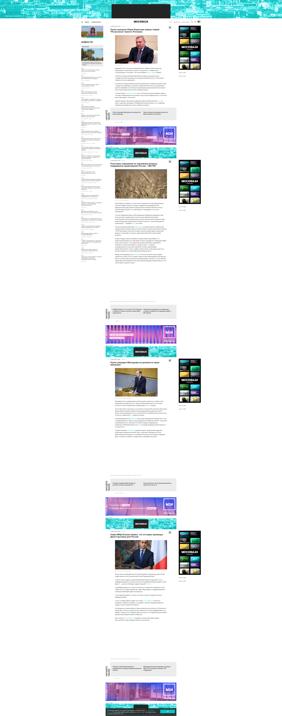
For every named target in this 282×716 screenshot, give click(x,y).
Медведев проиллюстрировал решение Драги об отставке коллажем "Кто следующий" (156, 668)
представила (138, 227)
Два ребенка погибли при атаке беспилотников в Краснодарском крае (91, 212)
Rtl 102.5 (148, 584)
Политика (123, 26)
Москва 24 (141, 22)
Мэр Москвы (85, 46)
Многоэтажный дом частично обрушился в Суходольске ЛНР (89, 92)
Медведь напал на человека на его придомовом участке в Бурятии (90, 196)
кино (87, 191)
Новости (87, 42)
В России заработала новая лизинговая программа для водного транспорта (91, 165)
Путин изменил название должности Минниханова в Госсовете (155, 113)
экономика (83, 73)
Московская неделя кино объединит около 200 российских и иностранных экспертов (91, 188)
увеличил (134, 419)
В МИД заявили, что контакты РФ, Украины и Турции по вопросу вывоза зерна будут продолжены (127, 311)
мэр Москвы (84, 152)
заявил (136, 255)
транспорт (89, 168)
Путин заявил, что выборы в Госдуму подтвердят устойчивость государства (91, 99)
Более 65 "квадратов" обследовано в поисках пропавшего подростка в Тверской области (91, 157)
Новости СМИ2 (109, 147)
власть (82, 80)
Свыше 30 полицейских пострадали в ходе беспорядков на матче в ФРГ (91, 226)
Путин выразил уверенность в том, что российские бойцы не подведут (91, 77)
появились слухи (130, 93)
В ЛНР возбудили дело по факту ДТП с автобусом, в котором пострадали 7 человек (91, 140)
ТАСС (134, 223)
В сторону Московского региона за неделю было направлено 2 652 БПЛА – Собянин (92, 63)
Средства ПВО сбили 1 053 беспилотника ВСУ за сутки (88, 172)
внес (139, 425)
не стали (160, 101)
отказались (131, 430)
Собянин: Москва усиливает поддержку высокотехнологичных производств (91, 180)
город (82, 111)
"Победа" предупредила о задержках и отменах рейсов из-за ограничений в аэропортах (91, 242)
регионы (90, 95)
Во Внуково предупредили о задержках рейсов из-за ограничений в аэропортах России (91, 204)
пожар (90, 222)
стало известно (148, 601)
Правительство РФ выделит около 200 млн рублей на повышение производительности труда (91, 258)
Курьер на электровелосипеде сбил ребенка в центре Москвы (90, 115)
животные (83, 198)
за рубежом (91, 229)
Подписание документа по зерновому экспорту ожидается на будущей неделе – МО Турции (157, 311)
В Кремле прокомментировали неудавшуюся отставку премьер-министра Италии (127, 668)
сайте (148, 405)
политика (87, 80)
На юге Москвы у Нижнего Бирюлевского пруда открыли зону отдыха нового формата (90, 108)
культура (83, 191)
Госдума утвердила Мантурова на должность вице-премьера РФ (124, 484)
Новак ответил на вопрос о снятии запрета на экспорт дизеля (90, 70)
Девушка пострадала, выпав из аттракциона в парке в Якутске (89, 250)
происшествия (84, 95)
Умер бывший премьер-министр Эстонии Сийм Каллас (89, 234)
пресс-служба (151, 72)
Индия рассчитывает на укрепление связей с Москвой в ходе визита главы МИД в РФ (91, 124)
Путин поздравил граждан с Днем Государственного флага (90, 85)
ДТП (90, 143)
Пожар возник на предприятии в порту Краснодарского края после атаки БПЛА (91, 219)
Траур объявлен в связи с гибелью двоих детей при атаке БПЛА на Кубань (91, 131)
